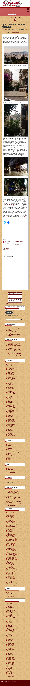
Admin (9, 445)
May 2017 (9, 383)
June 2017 (9, 382)
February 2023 (10, 368)
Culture (14, 32)
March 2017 (10, 386)
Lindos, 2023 (7, 241)
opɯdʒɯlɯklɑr (11, 2)
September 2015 (11, 407)
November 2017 (11, 376)
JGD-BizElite (14, 681)
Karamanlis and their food (14, 354)
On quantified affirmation (13, 331)
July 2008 (9, 433)
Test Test (9, 349)
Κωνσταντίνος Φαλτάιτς (20, 206)
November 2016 (11, 391)
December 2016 (11, 390)
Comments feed (11, 471)
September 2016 (11, 393)
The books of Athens (15, 22)
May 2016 (9, 398)
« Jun (6, 303)
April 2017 (10, 384)
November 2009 (11, 421)
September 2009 (11, 424)
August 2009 (10, 425)
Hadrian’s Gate (6, 248)
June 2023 (9, 365)
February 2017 (10, 387)
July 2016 (9, 396)
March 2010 (10, 416)
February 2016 (10, 402)
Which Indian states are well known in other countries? (15, 347)
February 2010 (10, 418)
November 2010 (11, 411)
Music (8, 454)
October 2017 (10, 377)
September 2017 (11, 378)
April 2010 (10, 415)
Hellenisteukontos (11, 481)
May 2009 (9, 429)
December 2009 (11, 420)
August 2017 (10, 379)
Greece (17, 32)
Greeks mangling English (15, 17)
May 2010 (9, 414)
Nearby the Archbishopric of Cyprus (14, 335)
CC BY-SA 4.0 (4, 681)
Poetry (9, 458)
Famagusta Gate (11, 333)
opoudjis (5, 29)
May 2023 (9, 367)
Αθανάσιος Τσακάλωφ (8, 204)
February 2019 (10, 374)
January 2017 (10, 388)
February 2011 (10, 409)
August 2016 (10, 395)
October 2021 (10, 372)
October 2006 (10, 437)
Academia (9, 444)
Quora (9, 459)
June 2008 (9, 434)
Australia (9, 447)
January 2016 (10, 404)
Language (9, 453)
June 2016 (9, 397)
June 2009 (9, 428)
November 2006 (11, 435)
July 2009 (9, 426)
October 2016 (10, 392)
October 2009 (10, 423)
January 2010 (10, 419)
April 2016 (10, 400)
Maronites (9, 330)
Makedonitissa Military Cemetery (13, 328)
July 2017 (9, 381)
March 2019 (10, 373)
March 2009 (10, 432)
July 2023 (9, 364)
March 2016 (10, 401)
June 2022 (9, 369)
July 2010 (9, 412)
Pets (8, 457)
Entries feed (10, 469)
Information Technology (13, 452)
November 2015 (11, 406)
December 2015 (11, 405)
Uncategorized (11, 461)
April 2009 (10, 430)
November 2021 (11, 371)
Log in (9, 468)
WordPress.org (11, 472)
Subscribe (9, 312)
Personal (9, 456)
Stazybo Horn (10, 355)
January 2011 (10, 410)
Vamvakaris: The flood (12, 344)
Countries (9, 448)
